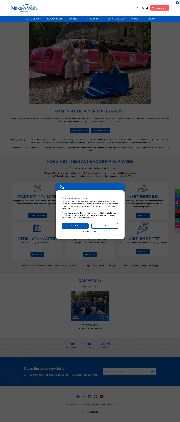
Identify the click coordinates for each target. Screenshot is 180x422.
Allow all (75, 226)
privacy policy (107, 206)
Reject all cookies (90, 231)
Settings (105, 226)
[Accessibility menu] (177, 2)
